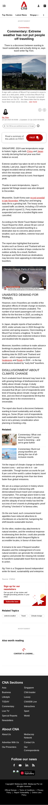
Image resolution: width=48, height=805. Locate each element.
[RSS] (33, 765)
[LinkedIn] (26, 765)
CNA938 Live (30, 702)
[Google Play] (14, 772)
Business (6, 692)
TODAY (5, 702)
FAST (32, 137)
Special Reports (9, 716)
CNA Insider (29, 692)
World (27, 716)
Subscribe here (12, 602)
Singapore (34, 15)
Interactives (29, 706)
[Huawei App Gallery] (27, 773)
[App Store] (18, 772)
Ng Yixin (5, 117)
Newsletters (7, 720)
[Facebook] (14, 765)
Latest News (21, 15)
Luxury (27, 697)
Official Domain (11, 790)
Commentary (24, 27)
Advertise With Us (10, 742)
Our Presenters (9, 747)
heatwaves (7, 360)
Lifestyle (6, 697)
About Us (6, 734)
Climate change (36, 616)
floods (20, 360)
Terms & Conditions (27, 790)
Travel (23, 616)
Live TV (5, 711)
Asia (4, 688)
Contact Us (29, 742)
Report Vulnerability (21, 793)
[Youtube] (20, 765)
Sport (26, 711)
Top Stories (7, 15)
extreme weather (10, 616)
